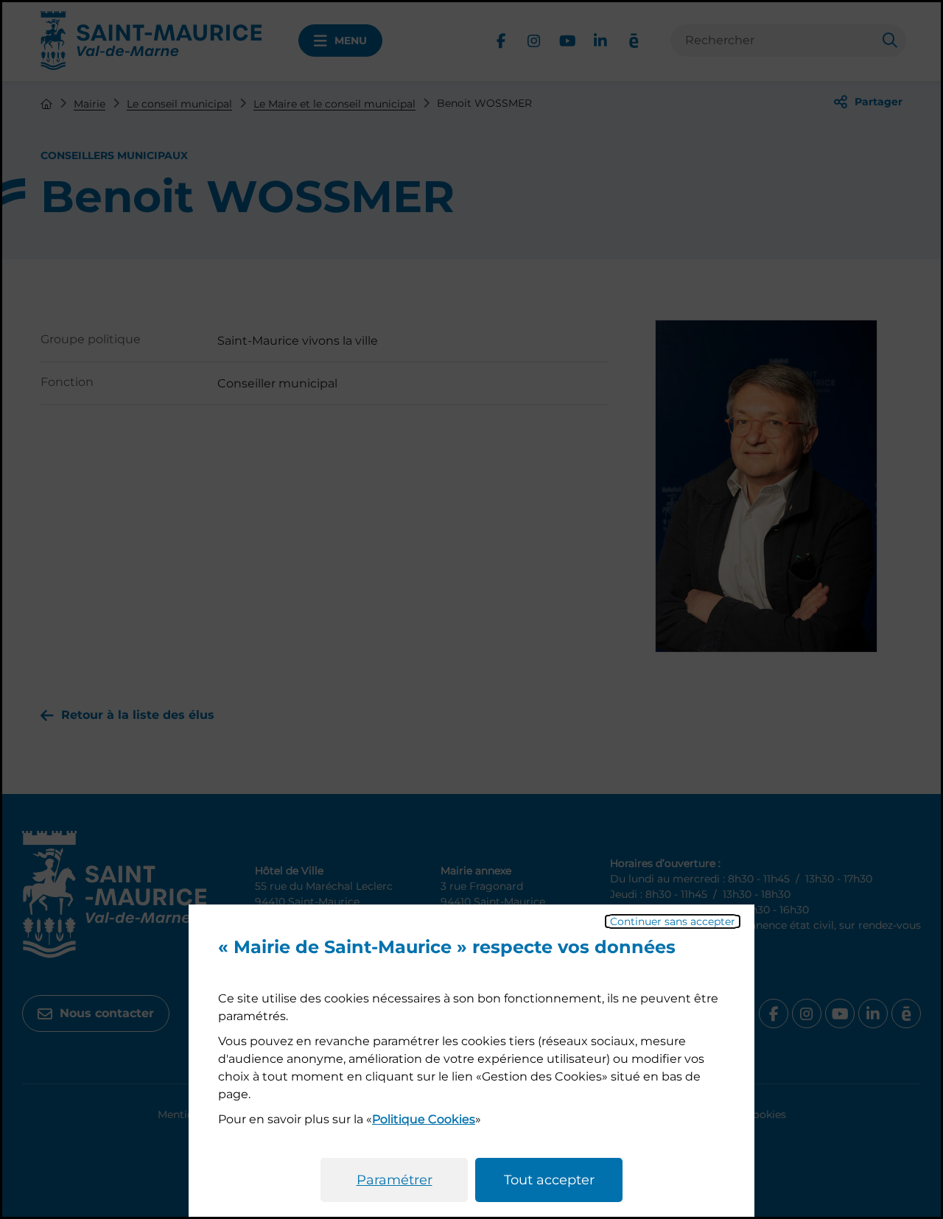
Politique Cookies (423, 1119)
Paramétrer (394, 1180)
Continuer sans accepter (672, 921)
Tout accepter (549, 1180)
